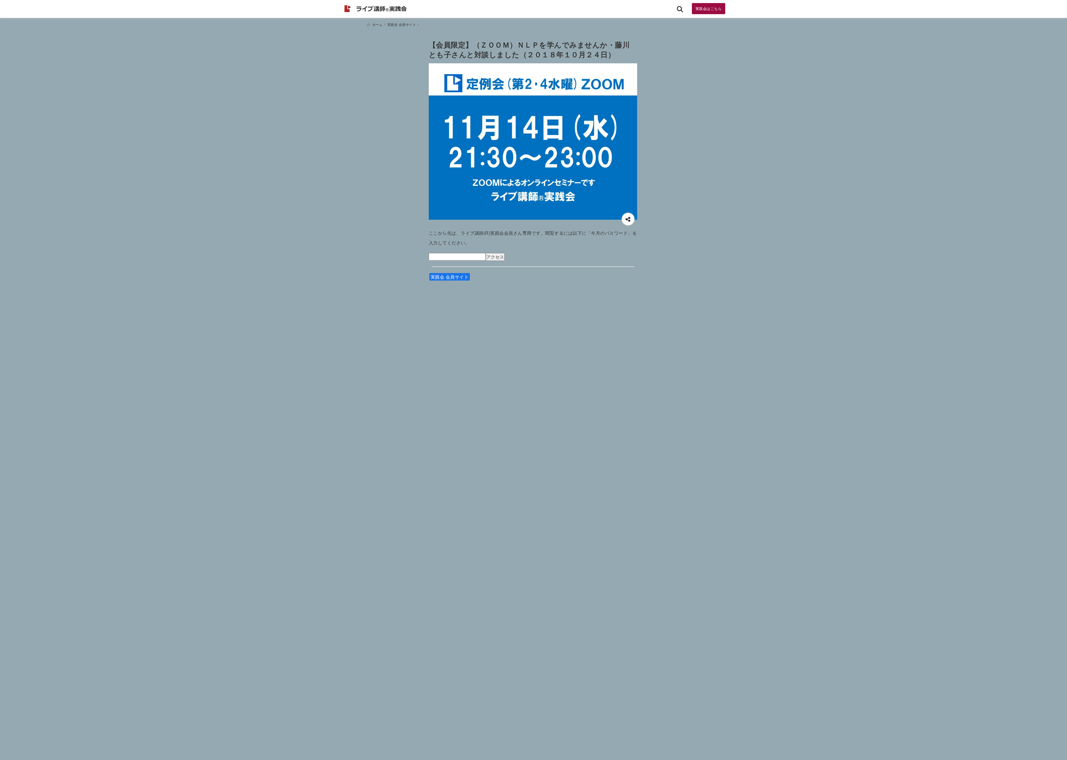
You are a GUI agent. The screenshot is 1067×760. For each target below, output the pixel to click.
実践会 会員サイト (450, 277)
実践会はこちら (708, 8)
